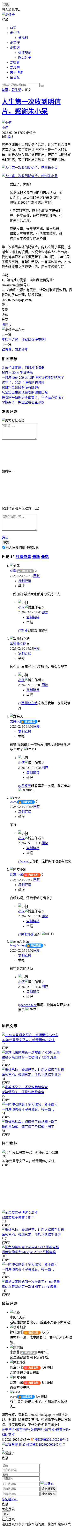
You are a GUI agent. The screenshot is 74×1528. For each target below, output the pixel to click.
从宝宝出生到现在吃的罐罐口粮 (25, 392)
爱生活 (15, 32)
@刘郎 (23, 630)
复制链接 (24, 581)
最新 (36, 557)
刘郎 (13, 571)
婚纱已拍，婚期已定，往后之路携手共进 (31, 1074)
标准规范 (24, 52)
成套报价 (62, 1429)
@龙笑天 (24, 786)
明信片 (7, 324)
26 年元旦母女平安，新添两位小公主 (28, 1040)
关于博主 (8, 1429)
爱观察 (15, 67)
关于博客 (16, 72)
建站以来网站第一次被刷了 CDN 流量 (29, 1057)
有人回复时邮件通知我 (22, 547)
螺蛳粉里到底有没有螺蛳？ (21, 387)
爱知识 (15, 47)
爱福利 (23, 37)
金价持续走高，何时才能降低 (23, 367)
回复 (36, 576)
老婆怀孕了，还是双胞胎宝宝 (23, 1092)
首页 (13, 28)
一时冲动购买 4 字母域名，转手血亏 (28, 1109)
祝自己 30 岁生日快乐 (17, 372)
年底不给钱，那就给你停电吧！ (25, 339)
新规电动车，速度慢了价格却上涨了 (28, 1127)
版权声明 (37, 1429)
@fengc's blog (27, 1005)
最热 (45, 557)
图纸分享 (24, 57)
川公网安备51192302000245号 (40, 1444)
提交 (6, 542)
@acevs (23, 861)
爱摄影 (15, 62)
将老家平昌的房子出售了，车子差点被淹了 (33, 397)
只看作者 (23, 557)
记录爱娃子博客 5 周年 (18, 1217)
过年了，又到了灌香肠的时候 (23, 382)
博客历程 (22, 1429)
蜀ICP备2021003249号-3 (52, 1439)
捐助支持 (8, 1434)
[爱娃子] (8, 14)
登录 (6, 4)
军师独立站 (18, 643)
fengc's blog (17, 945)
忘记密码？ (10, 1499)
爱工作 (15, 42)
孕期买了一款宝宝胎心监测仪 (23, 402)
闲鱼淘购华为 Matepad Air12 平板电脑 (29, 1252)
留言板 (15, 77)
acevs (13, 801)
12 (9, 136)
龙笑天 (15, 721)
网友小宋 (16, 874)
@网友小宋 (26, 934)
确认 (5, 537)
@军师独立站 (28, 703)
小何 (5, 127)
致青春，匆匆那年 (15, 349)
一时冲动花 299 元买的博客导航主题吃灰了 (33, 377)
